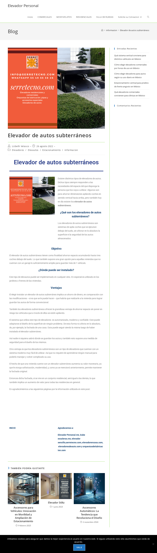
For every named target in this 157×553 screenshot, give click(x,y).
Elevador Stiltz (56, 502)
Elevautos (33, 150)
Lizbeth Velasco (20, 146)
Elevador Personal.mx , (69, 435)
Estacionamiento (51, 150)
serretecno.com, (74, 442)
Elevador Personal (23, 5)
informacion (71, 150)
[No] (153, 544)
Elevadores (18, 150)
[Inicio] (102, 30)
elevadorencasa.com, (92, 442)
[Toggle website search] (148, 17)
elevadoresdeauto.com (69, 446)
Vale (79, 547)
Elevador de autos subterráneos (134, 30)
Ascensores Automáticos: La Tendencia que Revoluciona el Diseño (89, 513)
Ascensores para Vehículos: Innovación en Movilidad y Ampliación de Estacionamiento (23, 514)
